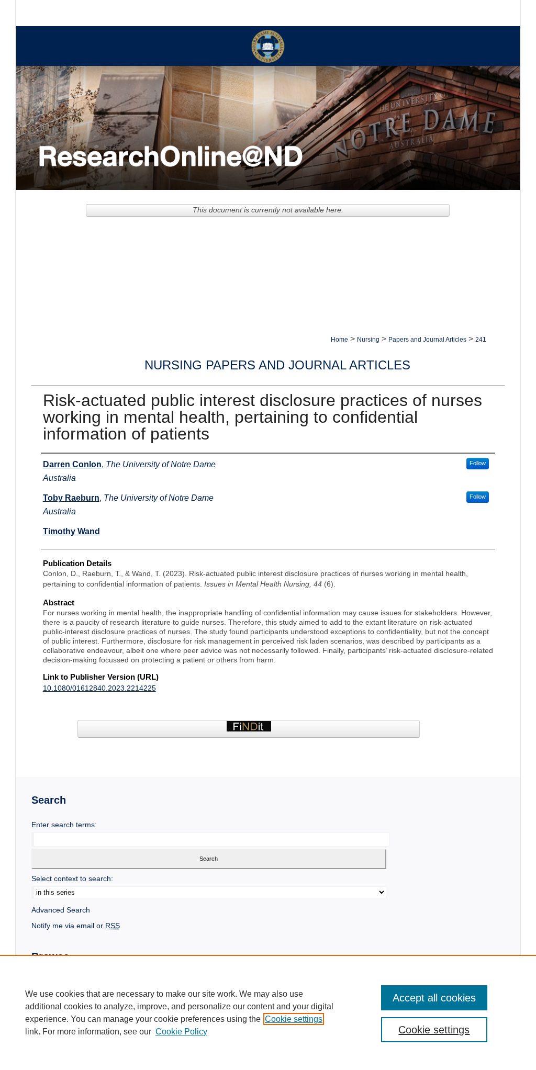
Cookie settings (293, 1019)
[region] (268, 1012)
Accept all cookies (434, 998)
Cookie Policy (181, 1031)
